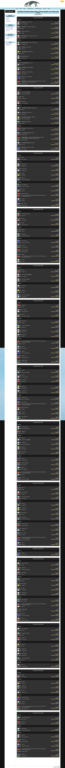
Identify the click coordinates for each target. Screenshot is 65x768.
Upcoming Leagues (38, 8)
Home (21, 8)
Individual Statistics (9, 29)
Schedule (7, 18)
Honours (7, 30)
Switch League (10, 11)
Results (7, 19)
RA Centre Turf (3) (55, 53)
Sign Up (44, 8)
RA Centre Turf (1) (55, 23)
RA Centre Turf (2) (55, 28)
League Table (8, 21)
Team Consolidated (9, 27)
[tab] (10, 11)
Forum (49, 8)
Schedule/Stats (30, 8)
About (25, 8)
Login (17, 8)
